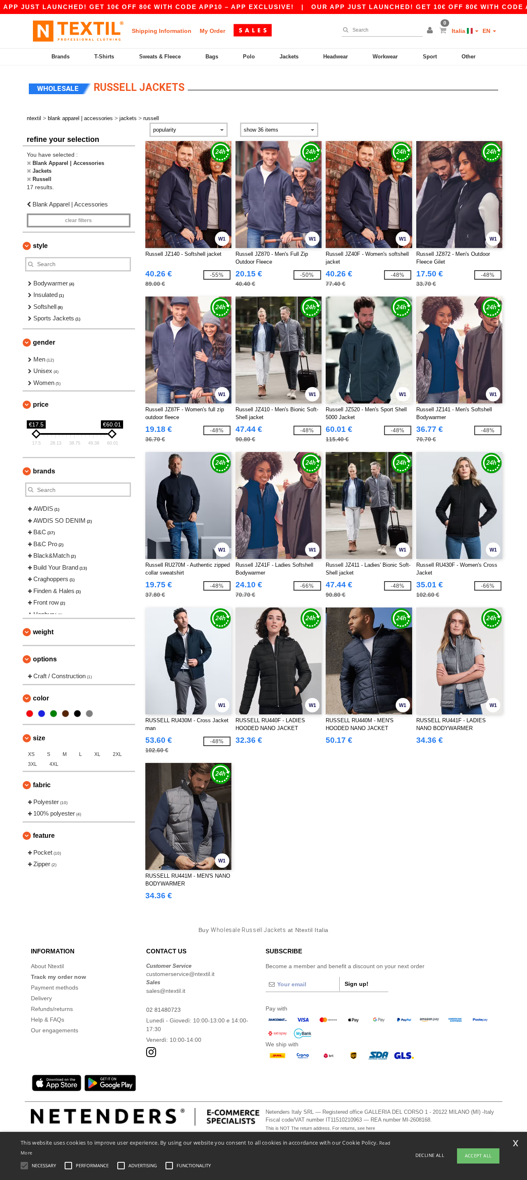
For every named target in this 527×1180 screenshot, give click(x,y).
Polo (249, 56)
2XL (117, 754)
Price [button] (41, 404)
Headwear (335, 56)
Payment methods (54, 987)
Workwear (385, 56)
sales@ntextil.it (165, 991)
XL (97, 754)
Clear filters (78, 220)
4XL (53, 764)
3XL (32, 764)
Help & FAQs (47, 1019)
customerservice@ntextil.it (180, 974)
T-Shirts (104, 56)
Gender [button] (44, 342)
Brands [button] (44, 471)
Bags (211, 56)
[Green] (53, 713)
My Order (212, 31)
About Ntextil (47, 966)
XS (31, 754)
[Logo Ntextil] (78, 31)
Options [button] (45, 659)
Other (469, 56)
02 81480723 (163, 1009)
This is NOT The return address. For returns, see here (320, 1128)
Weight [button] (43, 631)
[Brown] (65, 713)
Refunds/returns (52, 1009)
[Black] (77, 713)
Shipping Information (161, 31)
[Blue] (41, 713)
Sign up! (356, 984)
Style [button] (40, 245)
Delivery (41, 998)
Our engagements (54, 1030)
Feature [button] (44, 835)
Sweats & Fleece (160, 56)
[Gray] (89, 713)
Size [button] (39, 738)
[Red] (29, 713)
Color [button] (41, 698)
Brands (60, 56)
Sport (430, 56)
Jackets (289, 56)
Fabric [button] (42, 784)
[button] (431, 31)
